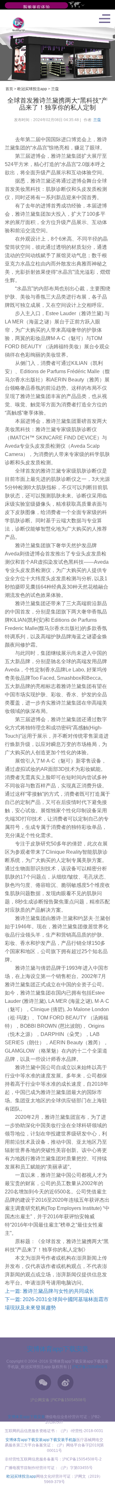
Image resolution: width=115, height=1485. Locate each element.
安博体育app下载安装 (57, 1348)
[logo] (16, 24)
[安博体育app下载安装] (36, 7)
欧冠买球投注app (32, 89)
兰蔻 (55, 89)
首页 (9, 89)
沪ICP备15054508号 (90, 1367)
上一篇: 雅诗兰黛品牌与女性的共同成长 (49, 1291)
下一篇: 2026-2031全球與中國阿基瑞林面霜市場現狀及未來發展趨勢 (57, 1303)
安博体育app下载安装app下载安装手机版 (40, 1440)
